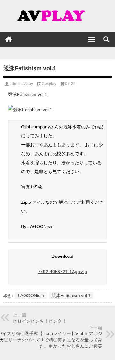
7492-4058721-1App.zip (62, 271)
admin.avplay (21, 83)
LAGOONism (31, 295)
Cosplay (49, 83)
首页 (8, 39)
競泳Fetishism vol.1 (71, 295)
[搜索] (106, 39)
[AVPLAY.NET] (57, 16)
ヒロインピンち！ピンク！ (39, 321)
